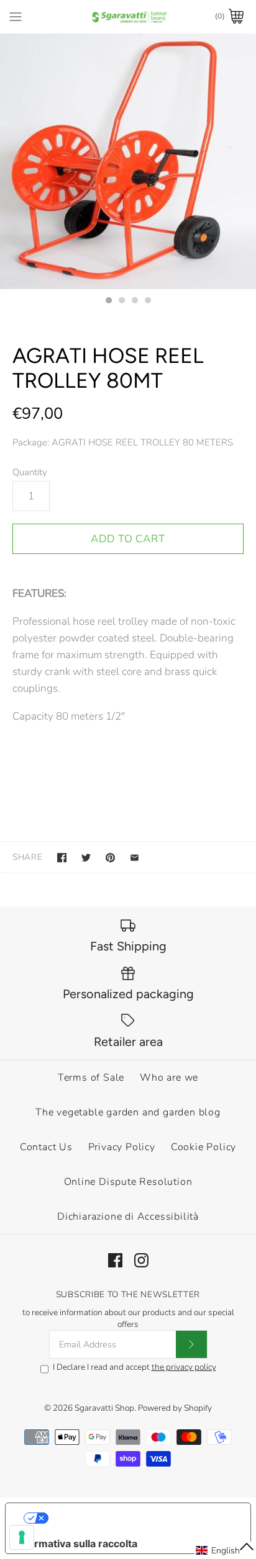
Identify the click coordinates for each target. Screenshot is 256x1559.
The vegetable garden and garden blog (128, 1112)
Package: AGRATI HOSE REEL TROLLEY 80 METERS (122, 442)
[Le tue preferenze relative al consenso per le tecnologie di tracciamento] (22, 1537)
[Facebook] (115, 1260)
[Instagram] (141, 1260)
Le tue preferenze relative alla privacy (141, 1518)
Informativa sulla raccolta (76, 1543)
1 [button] (108, 301)
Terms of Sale (91, 1077)
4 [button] (147, 301)
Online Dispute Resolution (128, 1182)
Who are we (169, 1077)
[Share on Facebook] (61, 857)
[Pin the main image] (110, 857)
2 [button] (121, 301)
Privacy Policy (121, 1147)
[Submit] (191, 1344)
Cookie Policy (203, 1147)
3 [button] (134, 301)
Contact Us (46, 1147)
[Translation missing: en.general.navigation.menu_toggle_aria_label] (15, 16)
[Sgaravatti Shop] (128, 16)
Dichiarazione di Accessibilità (128, 1216)
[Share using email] (134, 857)
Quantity (29, 472)
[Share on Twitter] (86, 857)
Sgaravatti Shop (104, 1408)
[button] (225, 1550)
